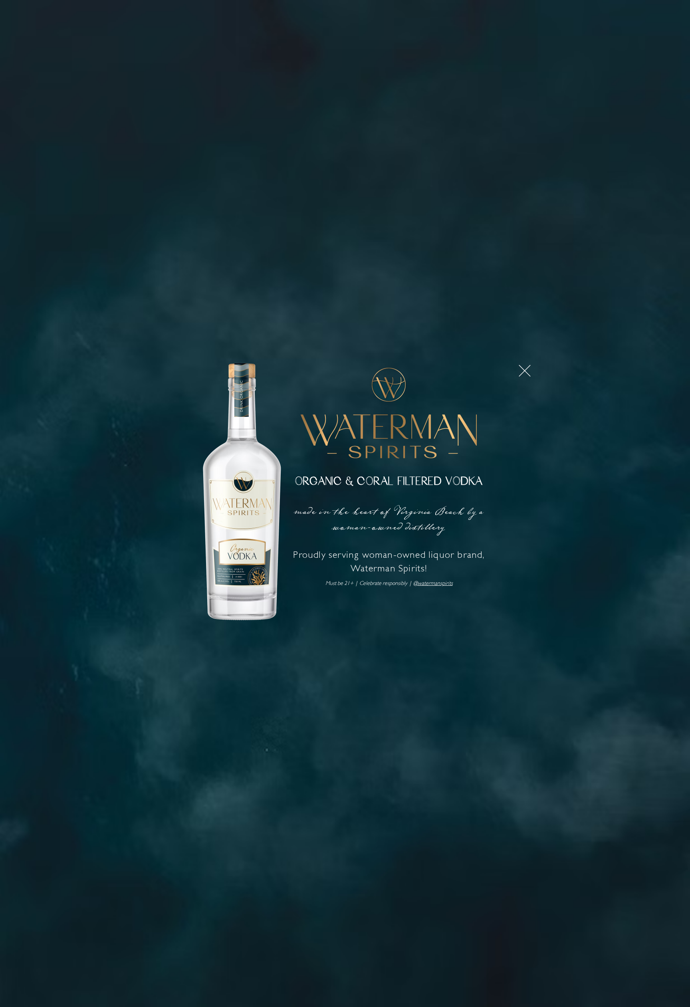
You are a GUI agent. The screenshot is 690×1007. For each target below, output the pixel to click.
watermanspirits (435, 584)
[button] (525, 371)
